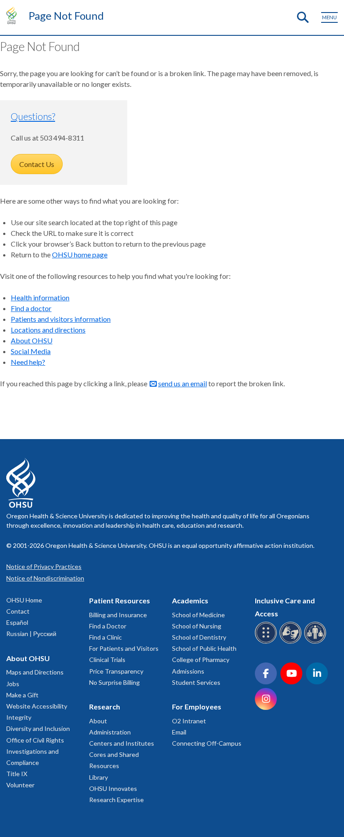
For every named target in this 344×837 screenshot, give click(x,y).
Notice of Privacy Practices (44, 566)
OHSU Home (24, 600)
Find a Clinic (105, 637)
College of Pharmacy (200, 659)
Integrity (18, 717)
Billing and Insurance (118, 615)
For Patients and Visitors (124, 648)
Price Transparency (116, 671)
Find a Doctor (107, 626)
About (98, 721)
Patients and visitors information (61, 319)
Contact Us (36, 164)
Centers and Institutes (121, 743)
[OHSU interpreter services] (316, 642)
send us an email (182, 383)
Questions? (33, 116)
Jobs (12, 684)
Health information (40, 297)
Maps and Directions (35, 672)
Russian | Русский (31, 633)
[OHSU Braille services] (267, 642)
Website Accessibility (36, 706)
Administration (110, 732)
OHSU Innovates (113, 788)
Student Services (196, 682)
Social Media (31, 351)
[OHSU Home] (13, 15)
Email (179, 732)
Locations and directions (48, 329)
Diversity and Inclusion (38, 728)
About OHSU (31, 340)
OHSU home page (80, 254)
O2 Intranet (189, 721)
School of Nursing (196, 626)
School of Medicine (198, 615)
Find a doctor (31, 308)
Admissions (188, 671)
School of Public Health (204, 648)
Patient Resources (119, 600)
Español (17, 622)
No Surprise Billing (114, 682)
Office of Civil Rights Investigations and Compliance (35, 751)
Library (98, 777)
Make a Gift (22, 695)
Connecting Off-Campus (206, 743)
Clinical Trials (107, 659)
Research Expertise (116, 799)
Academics (190, 600)
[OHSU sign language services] (292, 642)
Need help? (28, 362)
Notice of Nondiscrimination (45, 578)
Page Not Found (66, 15)
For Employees (196, 706)
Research (104, 706)
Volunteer (20, 785)
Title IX (16, 773)
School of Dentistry (199, 637)
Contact (18, 611)
